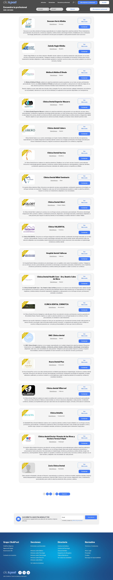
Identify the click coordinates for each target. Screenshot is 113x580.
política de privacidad (77, 520)
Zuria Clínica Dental (56, 466)
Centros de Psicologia (64, 548)
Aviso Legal (88, 550)
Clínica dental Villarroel (56, 388)
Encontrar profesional (64, 2)
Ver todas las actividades (64, 557)
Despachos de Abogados (64, 553)
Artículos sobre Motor (37, 560)
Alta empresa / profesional (87, 2)
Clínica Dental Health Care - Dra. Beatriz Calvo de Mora (56, 278)
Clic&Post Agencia (8, 546)
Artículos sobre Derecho (37, 557)
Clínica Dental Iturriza (56, 153)
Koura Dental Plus (56, 362)
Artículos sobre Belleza (37, 550)
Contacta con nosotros (9, 555)
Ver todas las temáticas (37, 563)
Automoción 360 (7, 550)
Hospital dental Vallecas (56, 253)
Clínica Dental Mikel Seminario (56, 177)
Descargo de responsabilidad (93, 557)
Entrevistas (52, 2)
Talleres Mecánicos (63, 555)
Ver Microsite (84, 20)
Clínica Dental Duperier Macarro (56, 102)
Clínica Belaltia (56, 413)
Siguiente (64, 494)
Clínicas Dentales (62, 550)
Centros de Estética (63, 546)
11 (56, 494)
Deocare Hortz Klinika (56, 21)
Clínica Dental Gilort (56, 202)
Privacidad (87, 553)
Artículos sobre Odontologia (38, 555)
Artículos (43, 2)
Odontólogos (53, 24)
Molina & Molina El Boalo (56, 72)
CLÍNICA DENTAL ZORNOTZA (56, 304)
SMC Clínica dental (56, 335)
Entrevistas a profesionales (38, 546)
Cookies (87, 555)
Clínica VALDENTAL (56, 227)
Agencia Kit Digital (8, 548)
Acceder (104, 2)
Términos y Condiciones (91, 546)
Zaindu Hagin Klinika (56, 46)
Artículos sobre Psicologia (38, 553)
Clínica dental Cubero (56, 128)
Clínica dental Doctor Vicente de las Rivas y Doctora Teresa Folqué (56, 437)
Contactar (84, 27)
